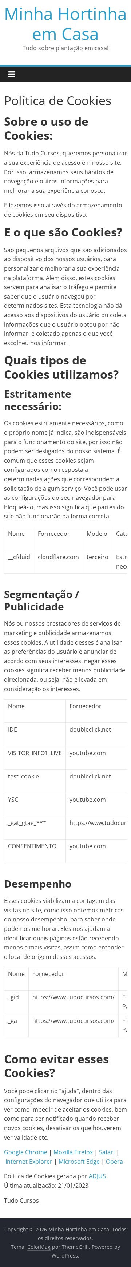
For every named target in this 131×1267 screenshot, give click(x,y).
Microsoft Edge (79, 1162)
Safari (107, 1152)
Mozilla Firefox (73, 1152)
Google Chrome (25, 1152)
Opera (114, 1162)
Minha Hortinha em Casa (65, 23)
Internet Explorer (28, 1162)
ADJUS (97, 1176)
